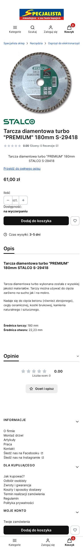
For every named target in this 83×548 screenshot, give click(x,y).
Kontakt (9, 448)
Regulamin (11, 498)
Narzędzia (36, 43)
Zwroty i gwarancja (17, 485)
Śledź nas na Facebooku (22, 453)
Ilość (7, 192)
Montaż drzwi (13, 435)
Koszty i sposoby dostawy (22, 489)
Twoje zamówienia (17, 521)
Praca (8, 444)
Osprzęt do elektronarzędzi (65, 43)
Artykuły (9, 440)
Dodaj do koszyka (36, 221)
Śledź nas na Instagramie (22, 457)
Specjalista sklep (14, 43)
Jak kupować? (14, 476)
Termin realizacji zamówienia (24, 494)
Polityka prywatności (19, 503)
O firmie (9, 431)
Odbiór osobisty (15, 481)
